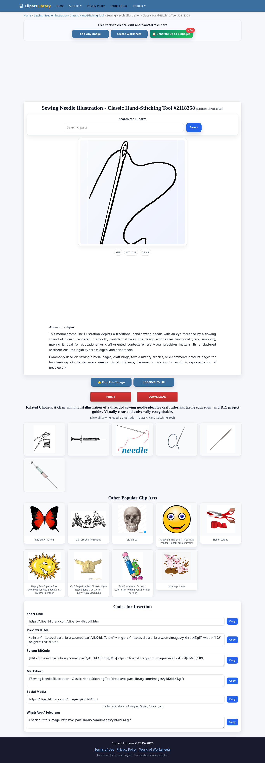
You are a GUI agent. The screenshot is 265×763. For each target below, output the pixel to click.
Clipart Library (123, 743)
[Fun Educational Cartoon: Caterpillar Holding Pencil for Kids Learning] (132, 566)
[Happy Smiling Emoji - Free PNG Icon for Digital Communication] (176, 519)
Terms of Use (118, 6)
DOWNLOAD (157, 396)
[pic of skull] (132, 519)
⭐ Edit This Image (111, 382)
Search (194, 127)
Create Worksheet (129, 34)
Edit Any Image (90, 34)
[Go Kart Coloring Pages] (88, 519)
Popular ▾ (139, 6)
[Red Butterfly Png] (44, 519)
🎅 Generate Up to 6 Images (172, 33)
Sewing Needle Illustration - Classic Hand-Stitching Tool (69, 15)
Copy (232, 621)
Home (59, 6)
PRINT (110, 397)
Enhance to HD (153, 382)
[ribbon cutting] (220, 519)
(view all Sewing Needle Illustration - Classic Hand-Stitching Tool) (132, 417)
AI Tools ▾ (75, 6)
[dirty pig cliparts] (176, 566)
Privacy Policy (96, 6)
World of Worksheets (155, 749)
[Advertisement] (132, 71)
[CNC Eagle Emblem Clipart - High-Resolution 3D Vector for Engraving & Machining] (88, 566)
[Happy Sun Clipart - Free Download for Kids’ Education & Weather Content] (44, 566)
